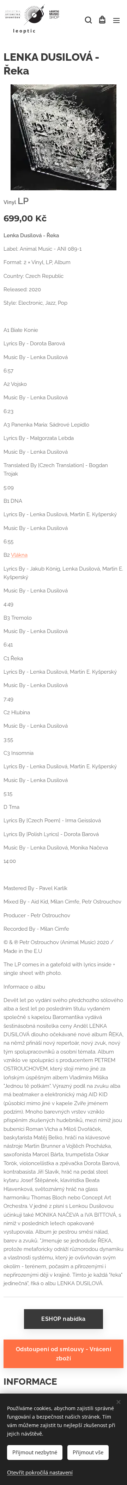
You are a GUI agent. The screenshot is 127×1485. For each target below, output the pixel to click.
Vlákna (19, 555)
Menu (116, 20)
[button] (88, 20)
